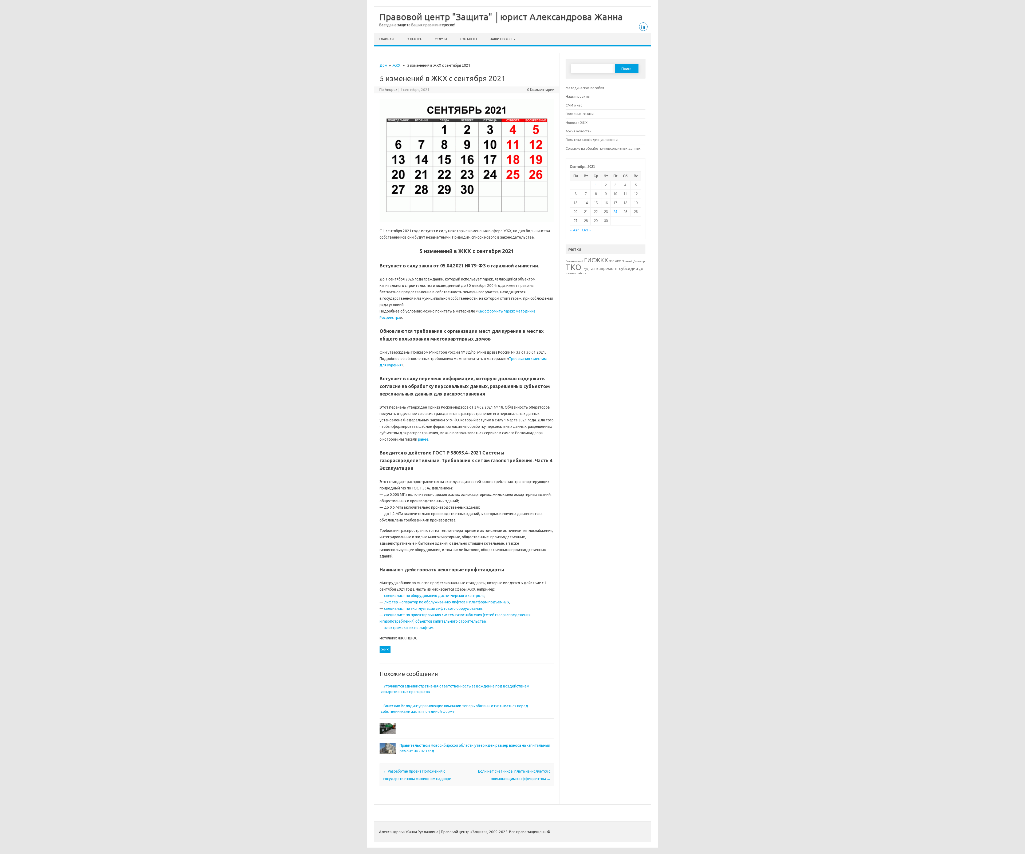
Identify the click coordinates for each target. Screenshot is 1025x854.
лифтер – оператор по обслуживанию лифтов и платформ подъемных (446, 602)
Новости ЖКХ (577, 122)
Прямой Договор (633, 261)
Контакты (468, 39)
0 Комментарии (540, 90)
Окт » (586, 230)
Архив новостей (579, 131)
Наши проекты (502, 39)
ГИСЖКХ (596, 260)
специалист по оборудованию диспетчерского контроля (434, 596)
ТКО (573, 267)
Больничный (574, 261)
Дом (383, 65)
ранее (423, 439)
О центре (414, 39)
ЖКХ (396, 65)
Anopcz (391, 90)
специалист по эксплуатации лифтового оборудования (433, 608)
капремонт (607, 268)
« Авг (574, 230)
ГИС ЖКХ (615, 261)
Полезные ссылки (580, 114)
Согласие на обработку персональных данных (603, 148)
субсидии (628, 268)
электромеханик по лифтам (408, 628)
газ (592, 268)
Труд (585, 269)
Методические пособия (585, 88)
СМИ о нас (574, 105)
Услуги (441, 39)
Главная (386, 39)
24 (615, 212)
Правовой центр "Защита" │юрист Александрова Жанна (501, 16)
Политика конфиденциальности (592, 139)
